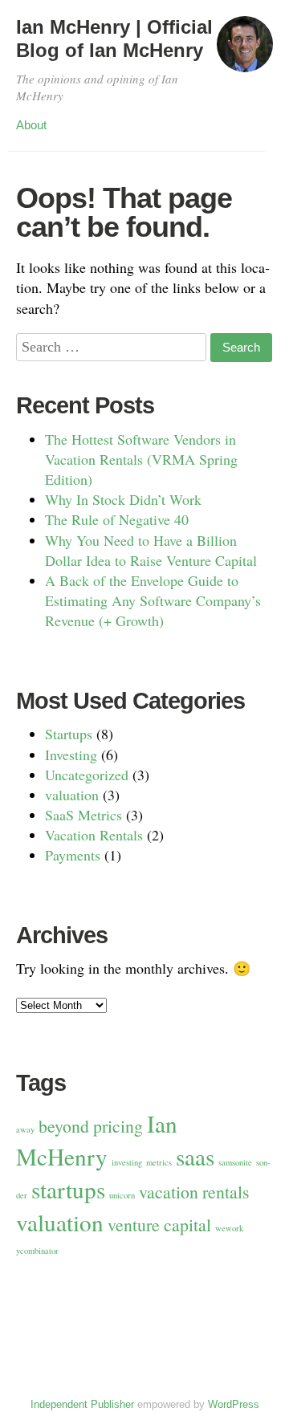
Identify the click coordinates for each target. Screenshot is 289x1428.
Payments (72, 855)
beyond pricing (91, 1125)
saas (195, 1156)
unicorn (122, 1195)
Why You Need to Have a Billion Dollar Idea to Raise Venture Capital (151, 550)
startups (68, 1189)
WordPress (233, 1404)
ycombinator (37, 1250)
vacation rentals (194, 1191)
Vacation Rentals (94, 834)
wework (229, 1228)
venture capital (159, 1224)
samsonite (235, 1162)
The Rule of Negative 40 (117, 519)
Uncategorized (86, 774)
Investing (71, 754)
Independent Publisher (82, 1404)
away (25, 1129)
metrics (159, 1162)
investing (127, 1162)
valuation (72, 794)
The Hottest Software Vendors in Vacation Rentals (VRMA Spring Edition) (141, 459)
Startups (68, 733)
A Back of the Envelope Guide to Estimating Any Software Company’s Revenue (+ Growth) (153, 600)
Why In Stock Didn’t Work (123, 499)
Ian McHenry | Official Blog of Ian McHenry (114, 38)
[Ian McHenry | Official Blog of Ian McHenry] (245, 51)
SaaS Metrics (83, 814)
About (31, 125)
